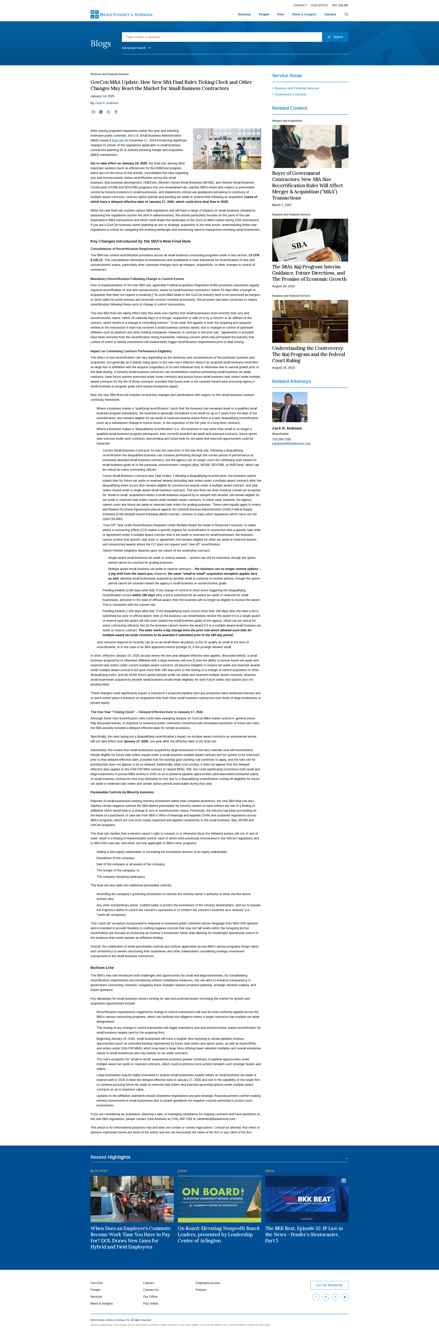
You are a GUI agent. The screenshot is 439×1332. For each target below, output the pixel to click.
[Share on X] (108, 112)
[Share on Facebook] (116, 112)
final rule (118, 140)
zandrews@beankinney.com (290, 443)
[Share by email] (93, 112)
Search (338, 37)
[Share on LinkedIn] (101, 112)
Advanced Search (134, 48)
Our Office (319, 5)
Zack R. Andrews (106, 103)
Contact (300, 5)
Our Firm (97, 1283)
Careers (330, 14)
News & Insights (102, 1303)
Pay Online (340, 5)
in (326, 1296)
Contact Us (151, 1290)
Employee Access (208, 1283)
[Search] (346, 14)
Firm (280, 14)
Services (244, 14)
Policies (201, 1290)
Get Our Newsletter (329, 1285)
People (264, 14)
